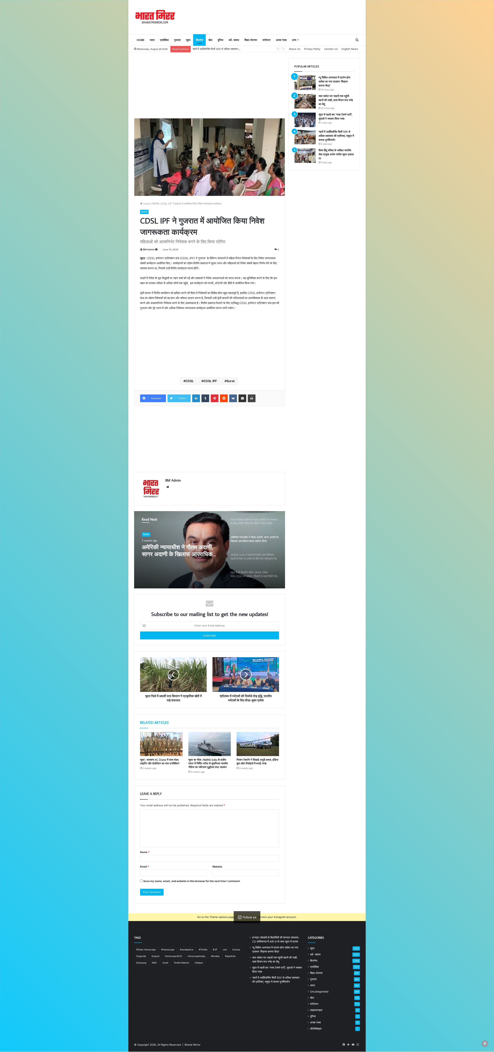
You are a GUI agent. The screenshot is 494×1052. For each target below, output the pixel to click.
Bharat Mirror (192, 1044)
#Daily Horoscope (146, 949)
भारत (152, 40)
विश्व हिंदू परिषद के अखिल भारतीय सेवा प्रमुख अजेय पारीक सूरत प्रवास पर (336, 154)
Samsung (141, 962)
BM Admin (149, 249)
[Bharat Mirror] (155, 17)
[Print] (251, 398)
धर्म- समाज (234, 40)
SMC (154, 962)
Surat (231, 381)
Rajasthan (230, 956)
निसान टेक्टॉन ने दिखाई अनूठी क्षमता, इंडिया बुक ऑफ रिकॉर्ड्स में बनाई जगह (257, 761)
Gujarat (155, 956)
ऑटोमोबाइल (315, 1028)
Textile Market (181, 962)
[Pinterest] (214, 398)
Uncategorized (319, 991)
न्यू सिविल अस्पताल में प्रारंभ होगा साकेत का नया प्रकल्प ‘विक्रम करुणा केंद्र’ (334, 81)
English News (350, 48)
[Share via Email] (242, 398)
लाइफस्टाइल (316, 1010)
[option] (209, 549)
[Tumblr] (205, 398)
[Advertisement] (209, 85)
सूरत (188, 40)
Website (217, 866)
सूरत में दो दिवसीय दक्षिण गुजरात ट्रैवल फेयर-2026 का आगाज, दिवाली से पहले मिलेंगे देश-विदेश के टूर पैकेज (182, 550)
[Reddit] (224, 398)
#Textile (203, 949)
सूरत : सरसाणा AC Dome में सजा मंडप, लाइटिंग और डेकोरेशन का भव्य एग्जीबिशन (159, 761)
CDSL (189, 381)
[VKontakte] (233, 398)
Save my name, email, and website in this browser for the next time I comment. (191, 881)
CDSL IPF (210, 381)
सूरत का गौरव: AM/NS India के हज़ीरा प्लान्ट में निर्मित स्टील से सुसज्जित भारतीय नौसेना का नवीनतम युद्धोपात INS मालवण (208, 763)
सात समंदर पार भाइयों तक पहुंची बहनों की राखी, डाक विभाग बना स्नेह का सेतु (336, 100)
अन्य (294, 40)
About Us (294, 48)
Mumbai (215, 956)
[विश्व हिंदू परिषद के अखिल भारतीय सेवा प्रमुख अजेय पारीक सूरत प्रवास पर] (305, 155)
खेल (210, 40)
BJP (215, 949)
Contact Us (331, 48)
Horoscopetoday (197, 956)
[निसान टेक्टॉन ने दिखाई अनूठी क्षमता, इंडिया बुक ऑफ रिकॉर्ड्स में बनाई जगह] (258, 744)
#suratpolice (186, 949)
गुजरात (177, 40)
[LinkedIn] (196, 398)
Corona (236, 949)
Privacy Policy (312, 48)
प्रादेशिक (164, 40)
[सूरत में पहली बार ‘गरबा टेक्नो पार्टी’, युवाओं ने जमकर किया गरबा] (305, 120)
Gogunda (141, 956)
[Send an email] (156, 249)
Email (144, 866)
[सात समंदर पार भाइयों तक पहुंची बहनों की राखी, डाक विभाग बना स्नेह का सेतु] (305, 101)
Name (144, 852)
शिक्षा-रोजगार (250, 40)
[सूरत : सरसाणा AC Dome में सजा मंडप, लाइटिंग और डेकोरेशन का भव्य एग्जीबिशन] (161, 744)
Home (140, 40)
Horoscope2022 (173, 956)
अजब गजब (281, 40)
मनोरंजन (266, 40)
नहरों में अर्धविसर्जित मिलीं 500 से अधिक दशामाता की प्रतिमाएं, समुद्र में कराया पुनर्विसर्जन (336, 136)
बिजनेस (199, 40)
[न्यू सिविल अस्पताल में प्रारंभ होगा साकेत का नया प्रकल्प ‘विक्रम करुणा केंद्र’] (305, 83)
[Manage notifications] (485, 1043)
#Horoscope (167, 949)
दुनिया (220, 40)
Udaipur (199, 962)
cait (225, 949)
